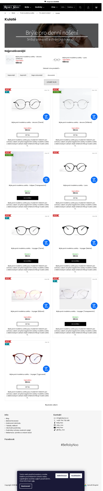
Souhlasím (76, 476)
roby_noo (60, 425)
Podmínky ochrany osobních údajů (18, 430)
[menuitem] (28, 7)
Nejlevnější (11, 75)
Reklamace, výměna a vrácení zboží (19, 433)
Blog (7, 418)
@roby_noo (61, 430)
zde (33, 481)
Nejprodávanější (36, 75)
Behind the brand (12, 421)
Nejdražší (23, 75)
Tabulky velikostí (12, 426)
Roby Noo (60, 423)
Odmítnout (62, 476)
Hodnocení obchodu (13, 423)
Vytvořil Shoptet (92, 485)
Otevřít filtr (51, 82)
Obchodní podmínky (13, 428)
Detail (27, 135)
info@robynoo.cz (62, 418)
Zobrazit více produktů (51, 68)
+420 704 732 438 (63, 420)
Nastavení (25, 486)
